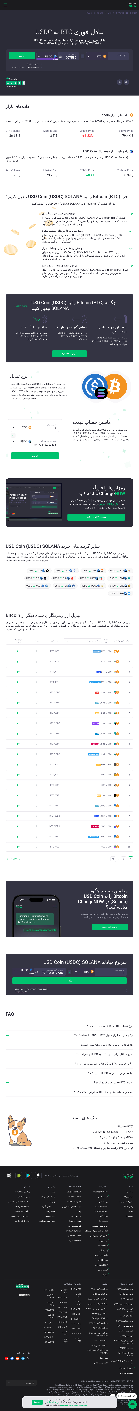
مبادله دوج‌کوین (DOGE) (98, 1323)
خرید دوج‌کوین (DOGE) (124, 1321)
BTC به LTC (49, 1310)
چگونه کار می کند (48, 1197)
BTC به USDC (104, 806)
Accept (37, 1402)
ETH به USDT (51, 1316)
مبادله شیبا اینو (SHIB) (99, 1345)
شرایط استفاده (24, 1197)
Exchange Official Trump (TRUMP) (97, 1351)
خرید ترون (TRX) (126, 1336)
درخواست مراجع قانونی (20, 1216)
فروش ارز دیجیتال (126, 1368)
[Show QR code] (9, 1175)
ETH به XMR (76, 1309)
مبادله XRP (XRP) (101, 1340)
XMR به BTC (76, 1319)
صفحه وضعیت (49, 1216)
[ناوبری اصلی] (5, 5)
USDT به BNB (50, 1303)
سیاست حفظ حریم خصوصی (18, 1201)
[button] (97, 56)
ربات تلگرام (103, 1260)
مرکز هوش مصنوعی (99, 1226)
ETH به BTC (76, 1314)
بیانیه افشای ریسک (22, 1206)
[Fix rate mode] (60, 57)
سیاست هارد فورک (22, 1211)
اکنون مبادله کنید (69, 353)
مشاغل (130, 1211)
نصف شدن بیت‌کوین (47, 1221)
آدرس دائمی (103, 1197)
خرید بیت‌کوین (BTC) (125, 1289)
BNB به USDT (64, 1340)
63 (113, 859)
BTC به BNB (104, 764)
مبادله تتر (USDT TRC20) (98, 1304)
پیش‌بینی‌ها (103, 1221)
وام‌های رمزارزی (101, 1255)
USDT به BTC (78, 1339)
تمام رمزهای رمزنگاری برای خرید (122, 1362)
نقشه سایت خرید (126, 1373)
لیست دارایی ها (75, 1221)
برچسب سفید (75, 1216)
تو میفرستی (121, 54)
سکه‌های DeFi (102, 1245)
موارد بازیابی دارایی (22, 1221)
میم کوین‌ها (103, 1240)
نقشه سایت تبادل (101, 1363)
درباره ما (130, 1192)
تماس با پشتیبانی (109, 927)
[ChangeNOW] (132, 5)
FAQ (53, 1192)
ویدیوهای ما (128, 1206)
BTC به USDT (104, 692)
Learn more (21, 306)
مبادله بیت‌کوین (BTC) (99, 1289)
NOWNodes (76, 1240)
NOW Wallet (103, 1206)
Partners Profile (74, 1197)
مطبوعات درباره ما (126, 1201)
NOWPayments (74, 1231)
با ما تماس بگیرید (48, 1206)
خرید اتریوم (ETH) (126, 1294)
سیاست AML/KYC (22, 1192)
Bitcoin (111, 13)
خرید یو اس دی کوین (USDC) (125, 1309)
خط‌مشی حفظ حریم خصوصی (73, 1405)
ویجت (79, 1211)
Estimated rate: (33, 68)
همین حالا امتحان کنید (96, 517)
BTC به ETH (106, 661)
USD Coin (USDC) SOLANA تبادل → (112, 1132)
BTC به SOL (106, 847)
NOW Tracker (102, 1211)
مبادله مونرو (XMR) (100, 1313)
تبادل (22, 55)
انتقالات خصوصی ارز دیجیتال (96, 1231)
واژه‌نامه (51, 1201)
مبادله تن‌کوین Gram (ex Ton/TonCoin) (98, 1334)
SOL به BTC (76, 1333)
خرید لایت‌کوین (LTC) (125, 1326)
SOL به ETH (49, 1290)
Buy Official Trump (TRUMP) (125, 1354)
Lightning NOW (101, 1265)
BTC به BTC (102, 651)
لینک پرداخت (103, 1270)
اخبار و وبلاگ (128, 1197)
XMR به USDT (64, 1333)
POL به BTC (49, 1337)
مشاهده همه (14, 858)
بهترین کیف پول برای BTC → (116, 1142)
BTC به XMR (76, 1289)
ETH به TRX (49, 1332)
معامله (105, 1275)
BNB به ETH (76, 1324)
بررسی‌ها (129, 1216)
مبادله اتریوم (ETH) (100, 1294)
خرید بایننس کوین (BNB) (123, 1304)
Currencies (123, 13)
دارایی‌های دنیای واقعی (99, 1236)
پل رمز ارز (103, 1250)
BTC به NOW (48, 1327)
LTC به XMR (62, 1298)
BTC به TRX (49, 1322)
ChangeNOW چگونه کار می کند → (113, 1137)
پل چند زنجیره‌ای (74, 1226)
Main (134, 13)
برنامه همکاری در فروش (71, 1206)
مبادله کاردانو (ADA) (100, 1318)
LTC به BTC (63, 1322)
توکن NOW (103, 1216)
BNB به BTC (62, 1307)
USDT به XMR (78, 1302)
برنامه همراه (103, 1201)
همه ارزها (104, 1358)
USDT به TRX (64, 1291)
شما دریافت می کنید (68, 54)
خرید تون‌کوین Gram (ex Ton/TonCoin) (123, 1341)
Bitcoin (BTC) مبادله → (120, 1126)
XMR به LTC (62, 1312)
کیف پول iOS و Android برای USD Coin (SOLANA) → (102, 1148)
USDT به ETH (50, 1296)
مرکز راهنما (50, 1211)
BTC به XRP (106, 785)
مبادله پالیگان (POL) (100, 1328)
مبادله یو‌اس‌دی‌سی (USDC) (97, 1308)
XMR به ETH (62, 1317)
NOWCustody (75, 1236)
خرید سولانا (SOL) (126, 1348)
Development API (74, 1192)
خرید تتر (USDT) (127, 1299)
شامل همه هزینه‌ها (33, 64)
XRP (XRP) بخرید (126, 1316)
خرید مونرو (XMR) (126, 1331)
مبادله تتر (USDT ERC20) (98, 1299)
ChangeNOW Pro (100, 1192)
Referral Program (74, 1201)
